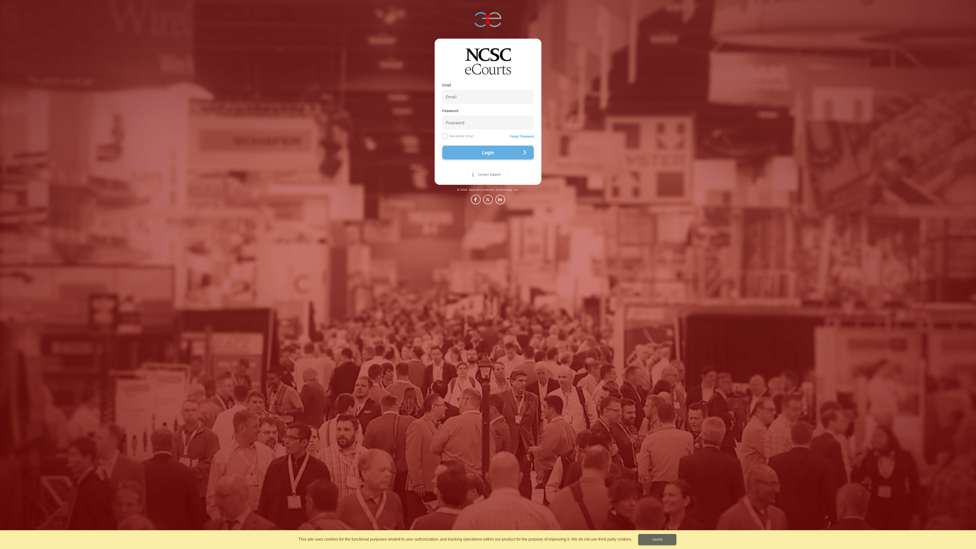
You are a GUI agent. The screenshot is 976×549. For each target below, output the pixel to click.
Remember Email (461, 136)
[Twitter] (488, 199)
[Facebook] (476, 199)
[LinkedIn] (500, 199)
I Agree (657, 539)
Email (446, 85)
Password (450, 111)
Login (488, 152)
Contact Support (489, 174)
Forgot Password (522, 136)
